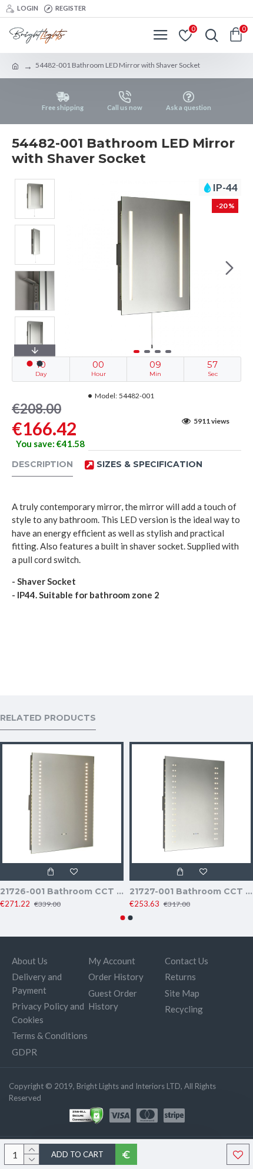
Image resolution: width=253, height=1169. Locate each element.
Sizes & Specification (149, 464)
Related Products (48, 718)
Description (42, 464)
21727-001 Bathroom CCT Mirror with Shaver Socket (191, 891)
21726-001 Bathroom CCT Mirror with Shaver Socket (62, 891)
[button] (75, 267)
